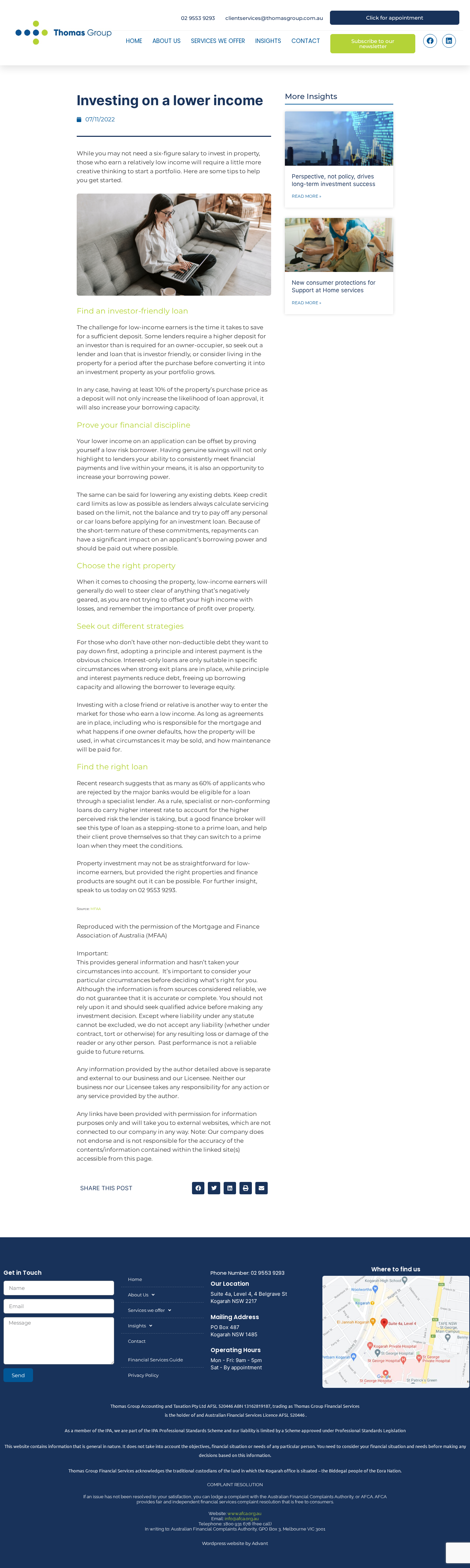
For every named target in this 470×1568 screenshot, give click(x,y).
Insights (268, 41)
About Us (166, 41)
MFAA (95, 909)
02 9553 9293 (198, 18)
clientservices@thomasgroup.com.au (274, 18)
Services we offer (218, 41)
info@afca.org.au (242, 1518)
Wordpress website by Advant (235, 1543)
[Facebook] (430, 41)
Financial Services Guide (155, 1359)
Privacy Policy (143, 1375)
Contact (305, 41)
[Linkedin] (449, 41)
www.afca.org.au (244, 1513)
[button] (198, 1188)
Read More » (306, 196)
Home (134, 41)
